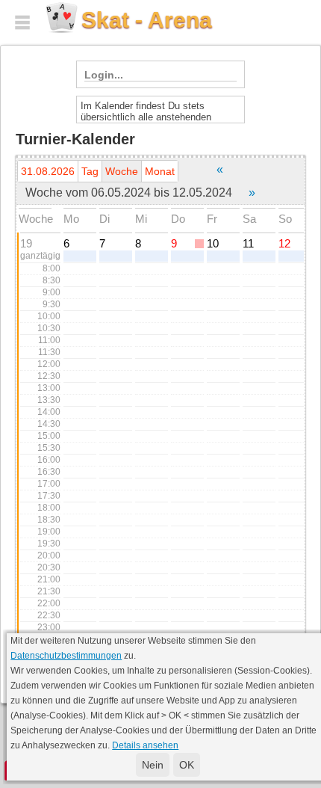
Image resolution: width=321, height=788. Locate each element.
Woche (121, 171)
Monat (160, 171)
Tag (90, 171)
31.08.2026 (48, 171)
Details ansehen (145, 745)
